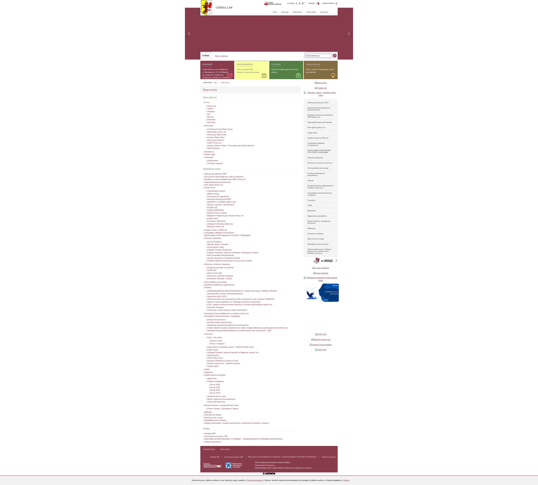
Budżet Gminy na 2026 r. (217, 213)
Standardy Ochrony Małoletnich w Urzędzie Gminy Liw (227, 313)
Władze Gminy (213, 194)
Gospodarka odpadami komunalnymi (219, 233)
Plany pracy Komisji (215, 140)
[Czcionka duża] (303, 4)
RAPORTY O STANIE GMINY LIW (221, 202)
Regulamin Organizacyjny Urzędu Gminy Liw (225, 216)
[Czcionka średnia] (300, 4)
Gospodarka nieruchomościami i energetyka (222, 316)
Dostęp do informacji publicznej (220, 224)
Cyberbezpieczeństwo (216, 191)
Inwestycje (324, 12)
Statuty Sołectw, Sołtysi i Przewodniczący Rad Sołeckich (230, 146)
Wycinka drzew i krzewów (217, 244)
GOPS (207, 369)
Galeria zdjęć (311, 12)
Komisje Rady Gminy (216, 137)
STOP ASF (211, 270)
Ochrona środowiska (213, 238)
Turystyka (209, 334)
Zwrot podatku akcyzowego (216, 282)
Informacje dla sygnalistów (218, 197)
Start (215, 82)
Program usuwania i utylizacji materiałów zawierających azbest (232, 253)
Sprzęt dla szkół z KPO (217, 296)
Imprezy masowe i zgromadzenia (220, 205)
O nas (275, 12)
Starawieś (211, 119)
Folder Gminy (212, 350)
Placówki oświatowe (215, 307)
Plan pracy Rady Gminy (217, 135)
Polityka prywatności (213, 442)
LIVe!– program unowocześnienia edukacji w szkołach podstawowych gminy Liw (239, 304)
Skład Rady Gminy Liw (216, 132)
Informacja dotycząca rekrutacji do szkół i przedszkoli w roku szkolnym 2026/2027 (240, 299)
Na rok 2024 (215, 390)
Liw (208, 114)
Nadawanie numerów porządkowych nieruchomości (228, 325)
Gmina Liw (211, 106)
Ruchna (210, 117)
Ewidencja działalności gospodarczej (219, 285)
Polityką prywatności (255, 480)
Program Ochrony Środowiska (219, 250)
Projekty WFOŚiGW (215, 210)
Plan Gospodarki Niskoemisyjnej (220, 255)
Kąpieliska (209, 372)
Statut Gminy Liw (214, 143)
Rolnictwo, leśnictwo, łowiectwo (217, 264)
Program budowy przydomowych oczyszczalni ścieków (229, 261)
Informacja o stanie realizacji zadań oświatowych (227, 310)
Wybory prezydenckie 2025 (216, 174)
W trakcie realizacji (215, 163)
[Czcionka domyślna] (296, 4)
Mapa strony (225, 82)
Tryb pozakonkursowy (216, 402)
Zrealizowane (212, 161)
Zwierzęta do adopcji (213, 415)
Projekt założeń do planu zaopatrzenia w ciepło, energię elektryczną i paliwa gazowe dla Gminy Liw (247, 328)
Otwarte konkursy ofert (216, 396)
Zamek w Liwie (216, 341)
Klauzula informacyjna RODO (219, 199)
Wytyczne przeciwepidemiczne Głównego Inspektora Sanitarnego (233, 302)
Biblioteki (208, 412)
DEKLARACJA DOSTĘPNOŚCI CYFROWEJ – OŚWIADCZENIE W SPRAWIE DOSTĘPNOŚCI (244, 439)
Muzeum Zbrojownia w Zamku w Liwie (222, 361)
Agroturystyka (213, 355)
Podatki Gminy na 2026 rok (216, 230)
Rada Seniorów (213, 148)
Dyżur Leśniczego (214, 273)
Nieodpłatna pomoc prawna (215, 420)
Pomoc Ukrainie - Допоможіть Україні (222, 409)
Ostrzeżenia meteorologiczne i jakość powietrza (224, 177)
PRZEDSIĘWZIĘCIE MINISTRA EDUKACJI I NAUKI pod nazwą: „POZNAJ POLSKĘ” (242, 291)
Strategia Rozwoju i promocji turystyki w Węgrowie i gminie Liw (232, 352)
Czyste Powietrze (214, 242)
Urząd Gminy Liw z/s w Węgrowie (215, 69)
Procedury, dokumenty (216, 221)
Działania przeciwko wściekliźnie (220, 268)
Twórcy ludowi (213, 366)
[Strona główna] (207, 8)
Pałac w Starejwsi (221, 56)
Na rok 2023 (215, 393)
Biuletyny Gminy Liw (215, 226)
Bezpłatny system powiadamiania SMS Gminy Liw (225, 179)
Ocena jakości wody (215, 247)
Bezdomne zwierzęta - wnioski (219, 278)
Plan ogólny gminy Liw (214, 185)
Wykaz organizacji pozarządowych (221, 399)
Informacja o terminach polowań (220, 276)
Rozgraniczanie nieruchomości (219, 322)
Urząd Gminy (210, 188)
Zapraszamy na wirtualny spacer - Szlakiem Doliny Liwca (230, 347)
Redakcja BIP (210, 433)
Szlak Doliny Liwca (215, 358)
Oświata (208, 287)
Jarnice (210, 109)
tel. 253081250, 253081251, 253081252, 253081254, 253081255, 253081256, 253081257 (216, 78)
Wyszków (211, 122)
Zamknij (346, 480)
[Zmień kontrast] (318, 4)
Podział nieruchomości (216, 320)
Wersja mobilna (329, 3)
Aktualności (297, 12)
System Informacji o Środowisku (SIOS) (223, 258)
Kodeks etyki (212, 218)
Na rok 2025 (215, 387)
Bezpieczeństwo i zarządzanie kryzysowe (221, 405)
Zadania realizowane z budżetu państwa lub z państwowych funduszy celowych (237, 423)
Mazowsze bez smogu (214, 418)
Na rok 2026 (215, 385)
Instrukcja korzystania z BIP (216, 436)
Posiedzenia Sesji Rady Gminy (220, 129)
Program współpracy (215, 381)
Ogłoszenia (211, 378)
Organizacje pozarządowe (215, 375)
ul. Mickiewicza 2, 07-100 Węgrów (215, 72)
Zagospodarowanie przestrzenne (218, 182)
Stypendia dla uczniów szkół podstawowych (225, 294)
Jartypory (211, 111)
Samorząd (284, 12)
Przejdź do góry (209, 449)
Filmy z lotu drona (214, 337)
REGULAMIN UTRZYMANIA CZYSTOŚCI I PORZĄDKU (228, 235)
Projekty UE (212, 207)
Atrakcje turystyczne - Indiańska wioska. (223, 363)
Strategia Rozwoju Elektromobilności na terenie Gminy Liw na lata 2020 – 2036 (239, 331)
